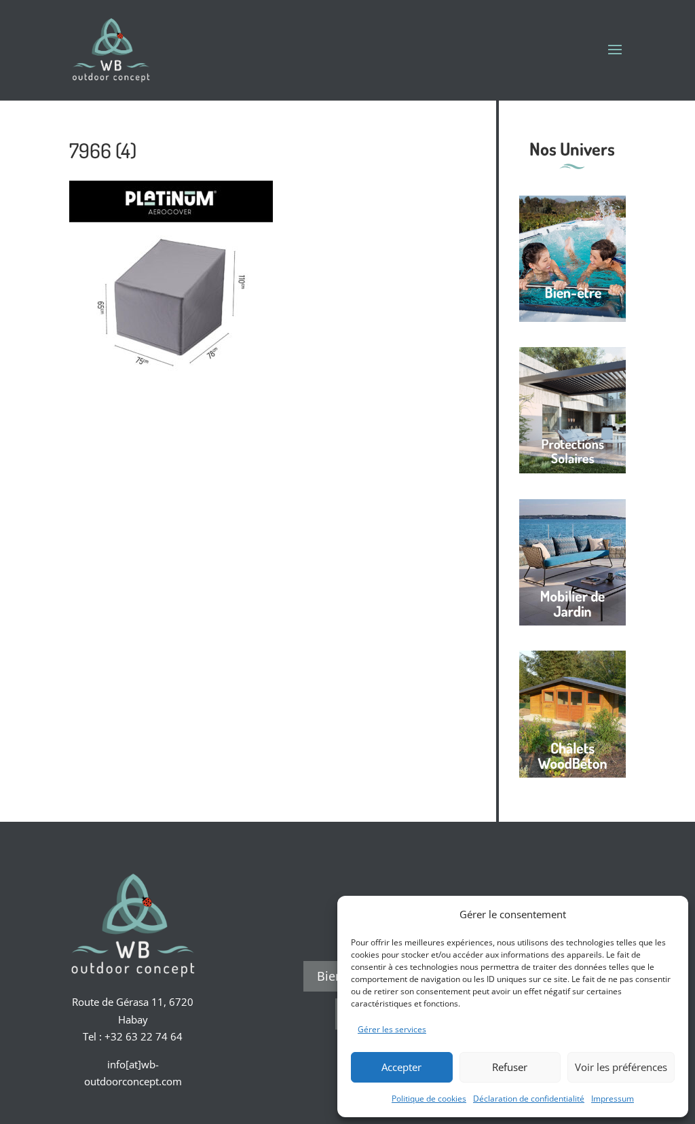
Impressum (612, 1098)
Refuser (509, 1067)
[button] (668, 914)
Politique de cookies (429, 1098)
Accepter (401, 1067)
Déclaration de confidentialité (528, 1098)
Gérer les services (392, 1029)
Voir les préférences (621, 1067)
